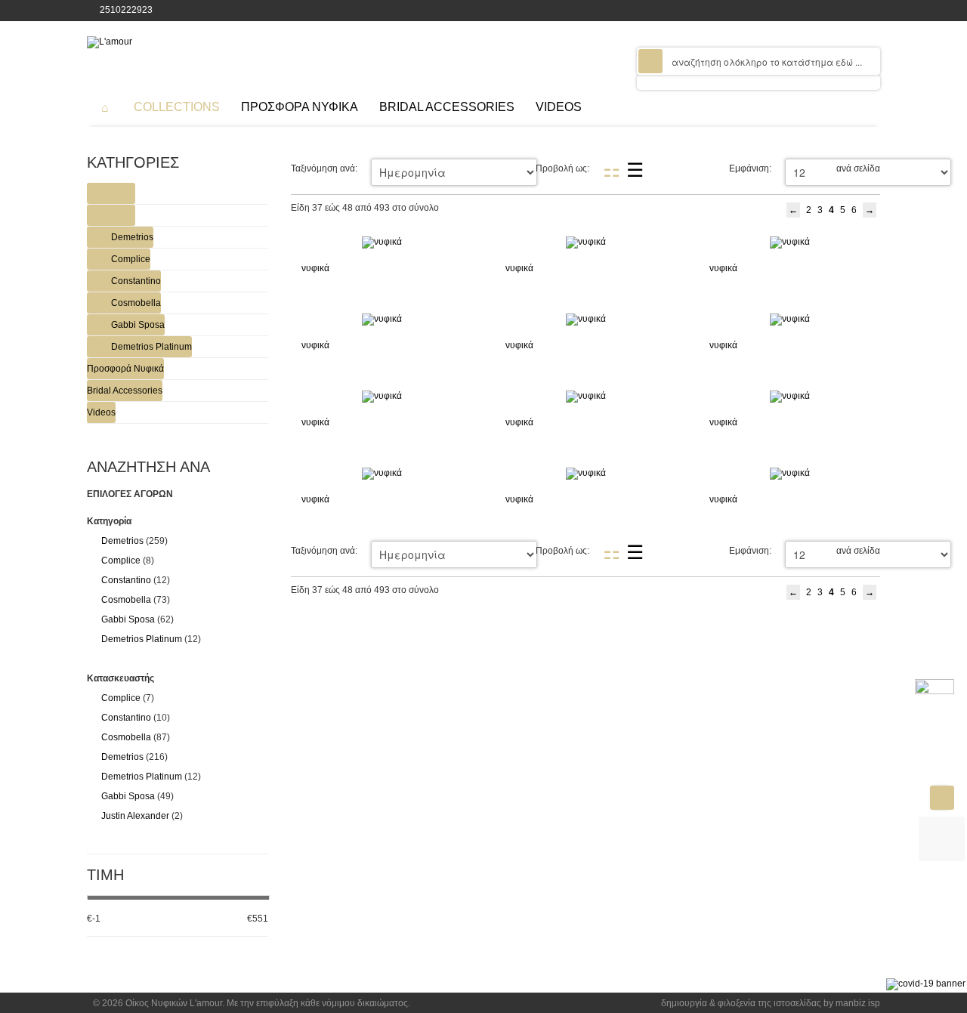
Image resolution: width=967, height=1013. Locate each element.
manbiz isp (858, 1003)
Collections (111, 193)
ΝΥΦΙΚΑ (117, 215)
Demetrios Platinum (151, 346)
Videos (101, 412)
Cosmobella (136, 303)
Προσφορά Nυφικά (125, 368)
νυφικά (315, 268)
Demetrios (132, 237)
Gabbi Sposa (138, 325)
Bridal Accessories (124, 390)
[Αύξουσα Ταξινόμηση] (459, 168)
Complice (130, 259)
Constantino (136, 281)
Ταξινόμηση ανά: (324, 168)
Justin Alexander (135, 816)
